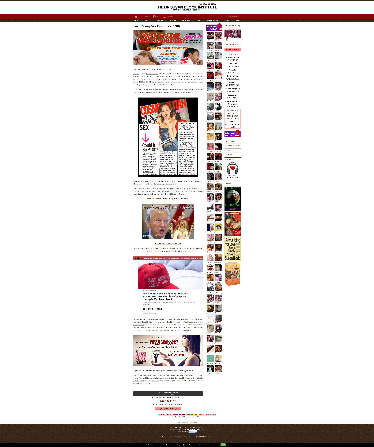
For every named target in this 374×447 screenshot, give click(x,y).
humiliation (172, 330)
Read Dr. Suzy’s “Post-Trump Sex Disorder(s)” (168, 198)
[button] (232, 33)
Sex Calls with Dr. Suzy (232, 26)
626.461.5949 (168, 400)
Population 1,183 (197, 427)
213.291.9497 (147, 383)
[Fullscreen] (229, 39)
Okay (223, 445)
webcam (178, 191)
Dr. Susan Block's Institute (174, 436)
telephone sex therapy (167, 191)
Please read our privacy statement (204, 436)
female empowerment (191, 322)
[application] (232, 33)
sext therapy (186, 191)
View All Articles (229, 154)
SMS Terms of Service (182, 422)
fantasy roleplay (139, 325)
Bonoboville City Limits (180, 427)
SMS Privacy (194, 422)
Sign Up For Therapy (168, 408)
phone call (155, 381)
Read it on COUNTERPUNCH (168, 244)
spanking (153, 330)
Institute (136, 74)
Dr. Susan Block (152, 74)
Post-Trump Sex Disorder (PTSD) (156, 26)
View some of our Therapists (232, 145)
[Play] (226, 39)
